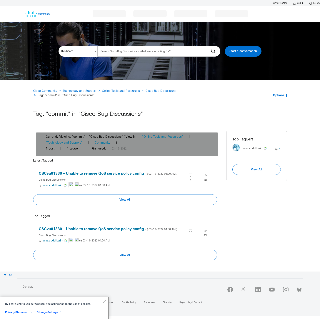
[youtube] (272, 289)
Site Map (167, 302)
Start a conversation (243, 51)
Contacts (28, 287)
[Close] (104, 301)
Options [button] (278, 95)
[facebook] (230, 289)
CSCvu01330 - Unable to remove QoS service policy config (108, 173)
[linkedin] (258, 289)
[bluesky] (299, 288)
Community (102, 142)
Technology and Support (79, 91)
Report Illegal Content (190, 302)
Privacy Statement (17, 312)
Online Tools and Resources (121, 91)
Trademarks (149, 302)
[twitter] (244, 289)
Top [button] (9, 275)
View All (125, 200)
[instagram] (286, 289)
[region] (54, 308)
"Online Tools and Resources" (162, 136)
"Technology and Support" (64, 142)
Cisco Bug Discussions (161, 91)
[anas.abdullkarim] (250, 152)
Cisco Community (45, 91)
